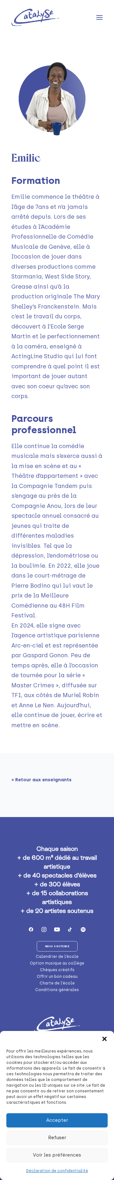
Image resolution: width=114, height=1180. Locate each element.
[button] (104, 1039)
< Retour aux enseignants (41, 780)
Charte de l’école (57, 983)
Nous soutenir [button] (57, 946)
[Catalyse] (35, 17)
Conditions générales (57, 990)
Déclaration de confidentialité (57, 1171)
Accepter (57, 1120)
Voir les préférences (57, 1155)
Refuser (57, 1137)
